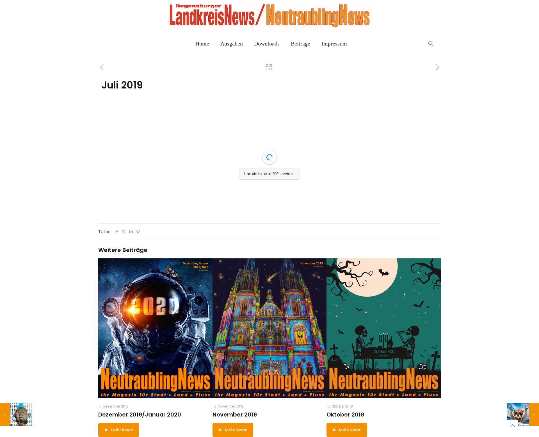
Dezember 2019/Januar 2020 (139, 414)
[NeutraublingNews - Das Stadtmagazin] (269, 28)
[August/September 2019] (523, 414)
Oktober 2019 (345, 414)
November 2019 (235, 414)
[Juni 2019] (16, 414)
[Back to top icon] (512, 425)
